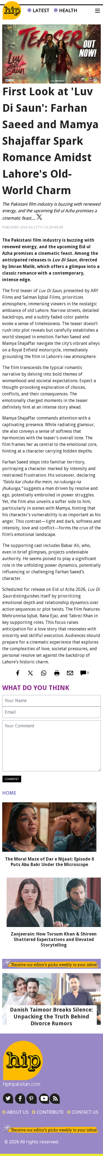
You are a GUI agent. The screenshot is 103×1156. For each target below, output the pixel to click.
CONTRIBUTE (48, 1112)
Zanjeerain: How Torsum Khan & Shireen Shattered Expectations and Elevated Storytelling (54, 939)
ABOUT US (15, 1112)
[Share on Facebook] (17, 673)
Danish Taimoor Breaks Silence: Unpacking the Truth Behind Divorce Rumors (51, 1016)
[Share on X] (30, 673)
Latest (40, 10)
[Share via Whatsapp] (43, 673)
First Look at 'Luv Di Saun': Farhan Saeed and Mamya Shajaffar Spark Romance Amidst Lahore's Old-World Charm (50, 141)
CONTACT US (82, 1112)
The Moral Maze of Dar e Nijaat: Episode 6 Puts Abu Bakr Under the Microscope (49, 861)
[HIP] (11, 10)
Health (67, 10)
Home (9, 793)
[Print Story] (57, 673)
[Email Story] (70, 673)
